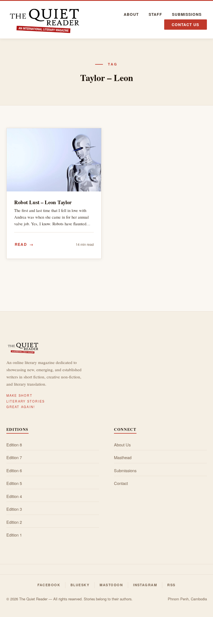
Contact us (185, 24)
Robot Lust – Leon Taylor (43, 202)
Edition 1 (14, 535)
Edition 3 (14, 509)
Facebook (48, 584)
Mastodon (111, 584)
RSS (171, 584)
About (131, 14)
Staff (155, 14)
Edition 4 (14, 496)
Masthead (122, 457)
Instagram (145, 584)
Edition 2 (14, 522)
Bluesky (79, 584)
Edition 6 (14, 470)
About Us (122, 444)
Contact (121, 483)
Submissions (187, 14)
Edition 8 (14, 444)
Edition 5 (14, 483)
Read (21, 244)
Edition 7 (14, 457)
